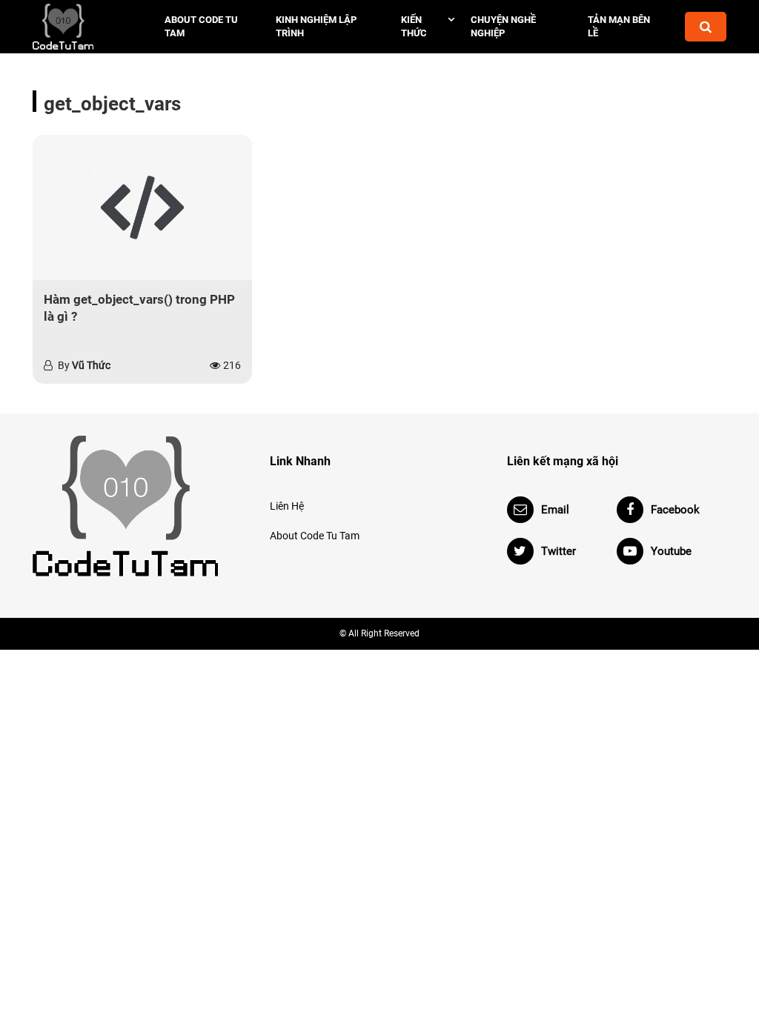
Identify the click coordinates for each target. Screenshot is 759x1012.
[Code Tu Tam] (83, 26)
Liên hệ (287, 506)
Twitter (558, 551)
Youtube (671, 551)
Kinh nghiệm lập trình (316, 26)
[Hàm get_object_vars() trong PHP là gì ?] (142, 207)
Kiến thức (414, 26)
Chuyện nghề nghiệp (503, 26)
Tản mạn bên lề (619, 26)
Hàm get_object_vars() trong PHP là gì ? (139, 308)
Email (555, 509)
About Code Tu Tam (201, 26)
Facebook (675, 509)
